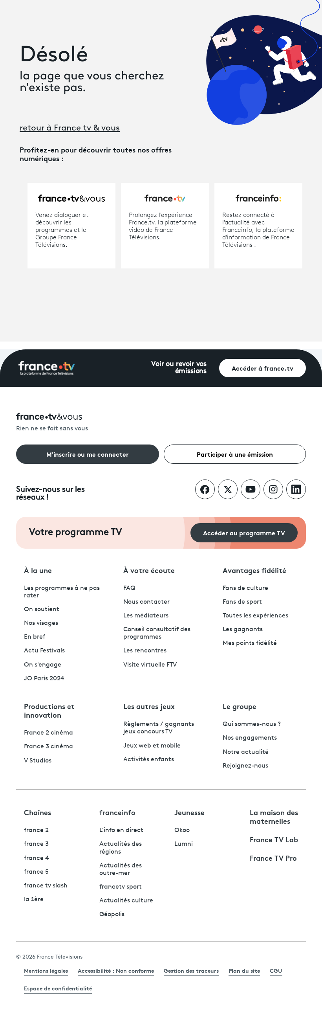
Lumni (183, 844)
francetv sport (120, 887)
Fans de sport (242, 602)
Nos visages (41, 623)
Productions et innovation (49, 710)
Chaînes (37, 812)
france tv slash (46, 886)
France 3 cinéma (48, 747)
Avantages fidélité (254, 570)
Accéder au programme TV (244, 532)
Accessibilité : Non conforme (116, 970)
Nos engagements (250, 738)
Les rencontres (144, 651)
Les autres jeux (149, 706)
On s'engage (42, 665)
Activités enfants (148, 760)
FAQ (129, 588)
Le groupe (239, 706)
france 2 (36, 830)
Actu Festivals (44, 651)
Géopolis (111, 914)
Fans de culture (245, 588)
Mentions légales (46, 970)
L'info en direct (121, 830)
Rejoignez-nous (245, 766)
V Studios (37, 761)
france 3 (36, 844)
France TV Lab (274, 839)
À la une (38, 570)
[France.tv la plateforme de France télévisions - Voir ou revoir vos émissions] (46, 368)
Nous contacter (146, 602)
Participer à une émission (235, 453)
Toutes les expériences (255, 616)
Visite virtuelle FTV (150, 665)
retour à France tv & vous (70, 128)
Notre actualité (246, 752)
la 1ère (34, 899)
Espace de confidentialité (58, 988)
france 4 (36, 858)
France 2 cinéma (48, 733)
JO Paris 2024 (44, 679)
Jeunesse (189, 812)
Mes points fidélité (250, 643)
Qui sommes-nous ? (252, 724)
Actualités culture (126, 901)
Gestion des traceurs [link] (191, 970)
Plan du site (244, 970)
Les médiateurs (145, 616)
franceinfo (117, 812)
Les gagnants (243, 629)
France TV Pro (273, 857)
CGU (276, 970)
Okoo (182, 830)
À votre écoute (149, 570)
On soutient (41, 609)
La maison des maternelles (274, 816)
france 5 (36, 872)
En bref (34, 637)
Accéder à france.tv (262, 367)
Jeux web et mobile (152, 746)
